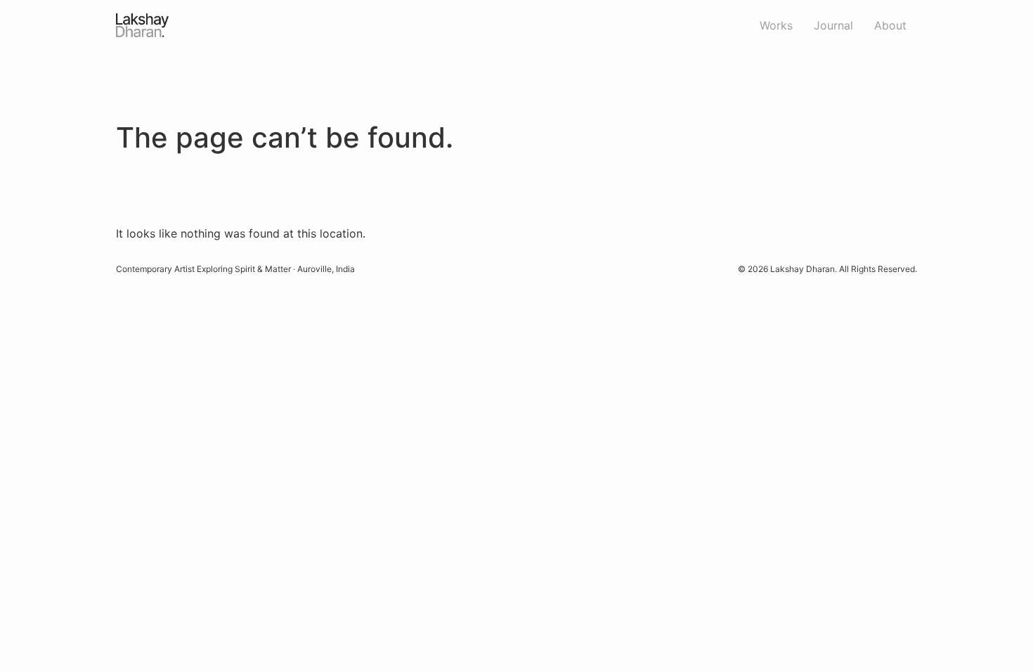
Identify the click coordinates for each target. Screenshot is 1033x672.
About (890, 25)
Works (776, 25)
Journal (833, 25)
